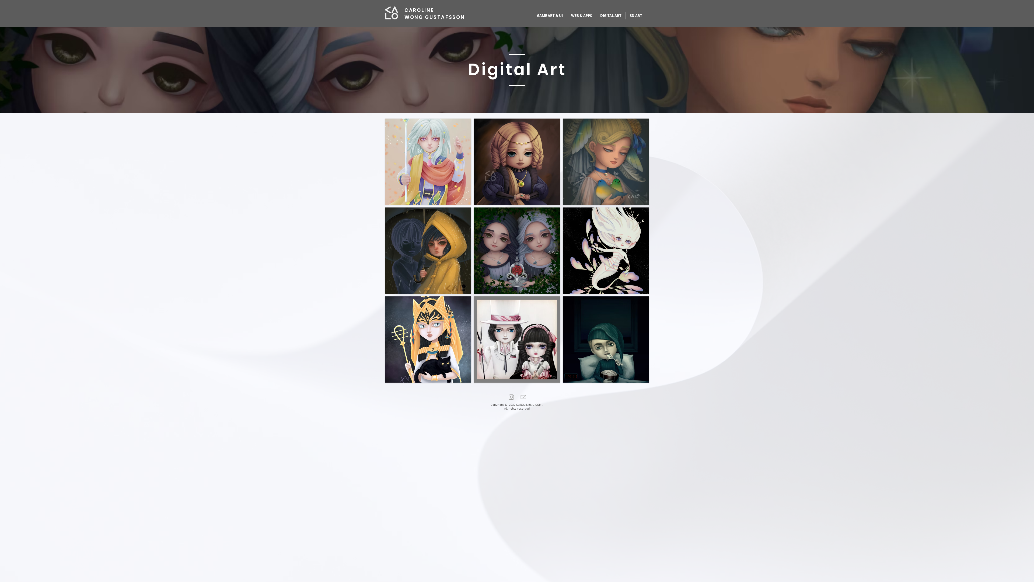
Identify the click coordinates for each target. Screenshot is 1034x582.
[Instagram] (511, 397)
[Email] (523, 397)
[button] (428, 162)
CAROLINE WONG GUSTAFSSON (434, 13)
